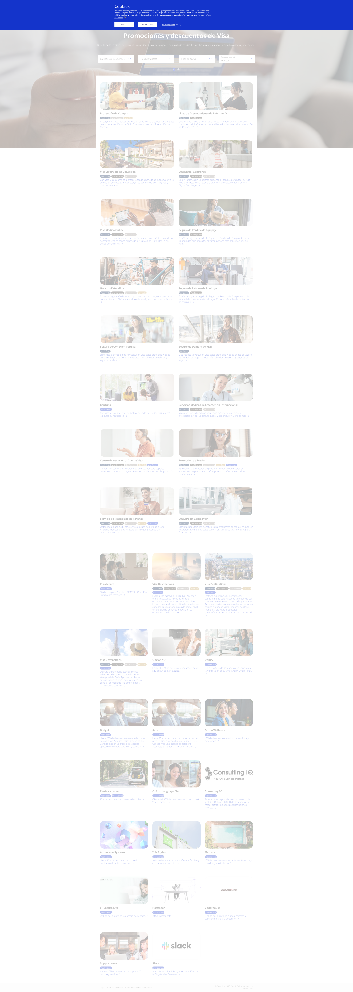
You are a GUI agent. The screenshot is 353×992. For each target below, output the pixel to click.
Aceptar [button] (124, 24)
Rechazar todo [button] (147, 24)
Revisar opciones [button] (168, 24)
